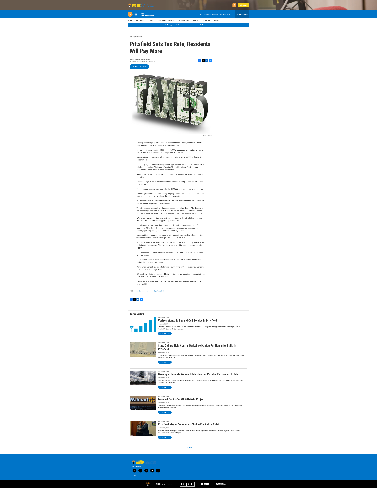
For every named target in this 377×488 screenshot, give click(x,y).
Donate (244, 5)
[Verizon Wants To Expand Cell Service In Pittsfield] (143, 324)
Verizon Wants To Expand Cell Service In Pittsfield (187, 320)
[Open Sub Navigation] (133, 20)
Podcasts (152, 20)
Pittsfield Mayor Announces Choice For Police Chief (188, 424)
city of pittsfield (159, 291)
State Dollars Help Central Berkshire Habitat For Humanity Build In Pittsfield (197, 347)
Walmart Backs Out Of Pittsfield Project (181, 399)
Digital (196, 20)
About (216, 20)
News (130, 20)
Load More (188, 448)
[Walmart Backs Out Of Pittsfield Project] (143, 403)
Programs (140, 20)
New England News (136, 37)
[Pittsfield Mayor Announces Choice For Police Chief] (143, 428)
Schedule (162, 20)
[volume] (136, 14)
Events (171, 20)
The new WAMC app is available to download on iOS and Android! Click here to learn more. (188, 25)
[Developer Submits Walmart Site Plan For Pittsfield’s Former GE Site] (143, 378)
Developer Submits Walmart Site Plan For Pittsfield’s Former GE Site (198, 374)
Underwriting (183, 20)
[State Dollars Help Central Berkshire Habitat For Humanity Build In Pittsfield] (143, 349)
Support (206, 20)
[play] (130, 14)
